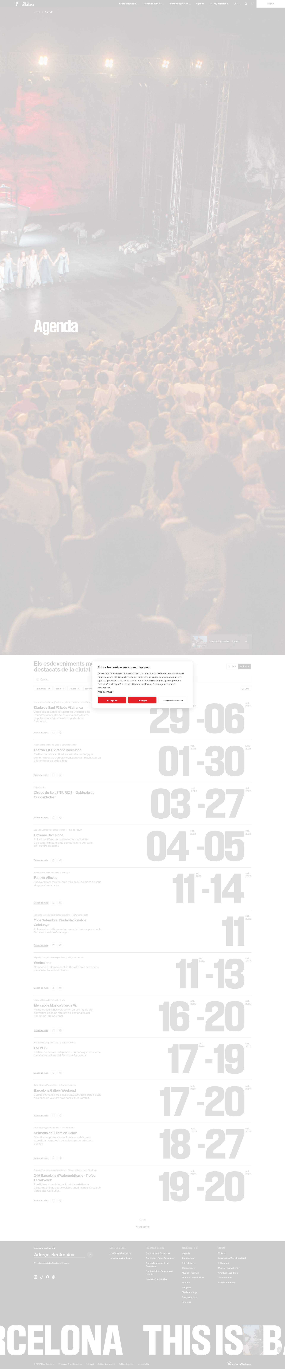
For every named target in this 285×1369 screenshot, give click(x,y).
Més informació (106, 691)
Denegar (142, 700)
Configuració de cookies (173, 700)
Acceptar (112, 700)
